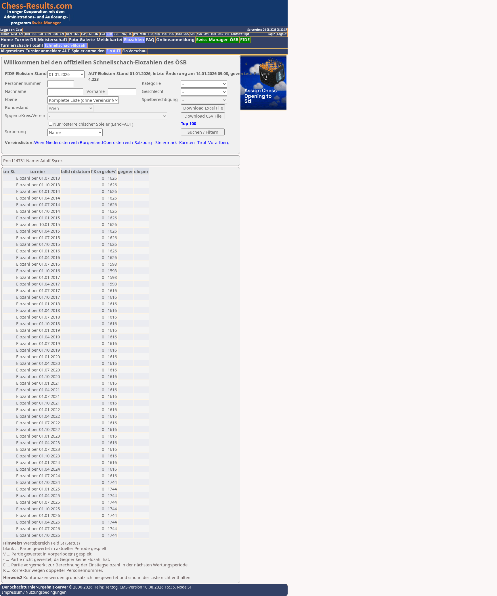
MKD (143, 34)
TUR (213, 34)
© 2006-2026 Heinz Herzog (93, 587)
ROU (179, 34)
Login (271, 34)
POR (171, 34)
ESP (83, 34)
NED (157, 34)
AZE (21, 34)
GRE (116, 34)
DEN (69, 34)
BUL (34, 34)
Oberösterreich (118, 142)
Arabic (5, 34)
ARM (14, 34)
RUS (186, 34)
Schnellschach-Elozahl (66, 45)
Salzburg (143, 142)
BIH (27, 34)
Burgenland (91, 142)
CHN (48, 34)
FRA (102, 34)
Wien (39, 142)
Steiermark (166, 142)
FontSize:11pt (240, 34)
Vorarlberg (219, 142)
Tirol (201, 142)
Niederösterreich (61, 142)
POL (164, 34)
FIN (95, 34)
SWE (206, 34)
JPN (135, 34)
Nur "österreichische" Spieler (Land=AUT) (93, 124)
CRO (55, 34)
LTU (150, 34)
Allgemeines (12, 51)
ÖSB (234, 39)
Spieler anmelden (88, 51)
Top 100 (188, 123)
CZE (62, 34)
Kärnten (187, 142)
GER (109, 34)
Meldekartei (109, 39)
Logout (281, 34)
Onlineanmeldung (175, 39)
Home (7, 39)
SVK (199, 34)
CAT (41, 34)
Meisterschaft (52, 39)
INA (123, 34)
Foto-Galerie (82, 39)
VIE (227, 34)
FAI (89, 34)
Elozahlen (134, 39)
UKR (220, 34)
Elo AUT (113, 51)
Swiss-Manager (212, 39)
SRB (192, 34)
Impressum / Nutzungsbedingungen (34, 592)
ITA (129, 34)
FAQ (150, 39)
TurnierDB (25, 39)
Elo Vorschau (134, 51)
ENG (76, 34)
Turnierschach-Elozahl (22, 45)
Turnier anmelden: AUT (48, 51)
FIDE (245, 39)
